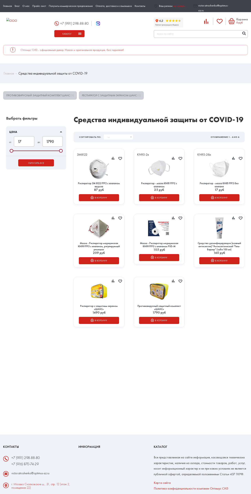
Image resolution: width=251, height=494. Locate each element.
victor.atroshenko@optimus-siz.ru (213, 8)
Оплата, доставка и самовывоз (113, 6)
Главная (7, 6)
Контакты (140, 6)
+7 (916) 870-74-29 (25, 464)
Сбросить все (36, 163)
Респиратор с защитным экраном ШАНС (111, 95)
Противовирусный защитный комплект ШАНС (40, 95)
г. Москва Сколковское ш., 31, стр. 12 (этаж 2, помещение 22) (40, 485)
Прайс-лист (39, 6)
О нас (26, 6)
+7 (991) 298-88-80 (74, 23)
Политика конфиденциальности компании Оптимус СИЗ (191, 488)
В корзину (101, 197)
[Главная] (27, 21)
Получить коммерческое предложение (71, 6)
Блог (17, 6)
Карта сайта (162, 483)
